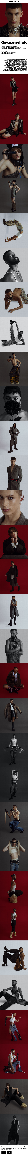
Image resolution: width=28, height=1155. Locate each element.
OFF (9, 1152)
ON (3, 1152)
